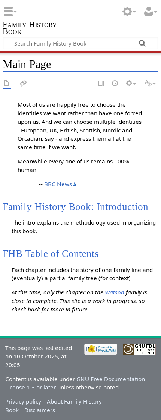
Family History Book (30, 28)
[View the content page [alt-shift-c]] (7, 83)
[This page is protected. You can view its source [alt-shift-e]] (101, 83)
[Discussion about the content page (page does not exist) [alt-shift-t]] (23, 83)
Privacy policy (23, 401)
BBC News (58, 184)
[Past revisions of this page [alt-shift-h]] (115, 83)
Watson (114, 292)
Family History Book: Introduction (75, 206)
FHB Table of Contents (51, 253)
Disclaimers (39, 410)
